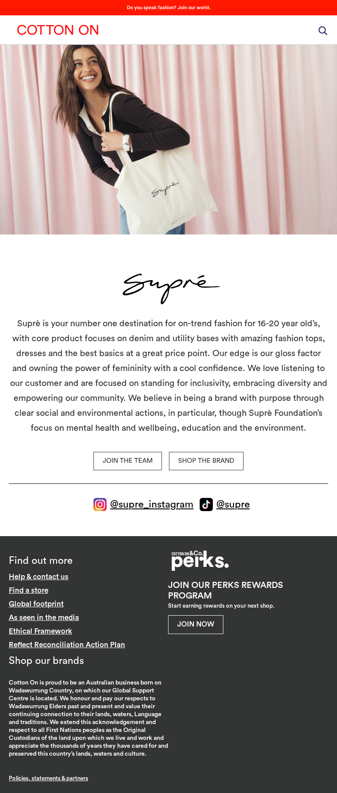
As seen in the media (44, 617)
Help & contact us (38, 576)
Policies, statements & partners (48, 778)
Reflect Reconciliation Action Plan (67, 645)
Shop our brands (46, 661)
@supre (233, 504)
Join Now (195, 624)
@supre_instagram (152, 504)
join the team (128, 461)
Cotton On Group (58, 30)
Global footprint (36, 604)
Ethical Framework (40, 631)
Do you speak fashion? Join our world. (169, 7)
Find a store (28, 590)
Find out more (40, 560)
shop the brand (206, 461)
